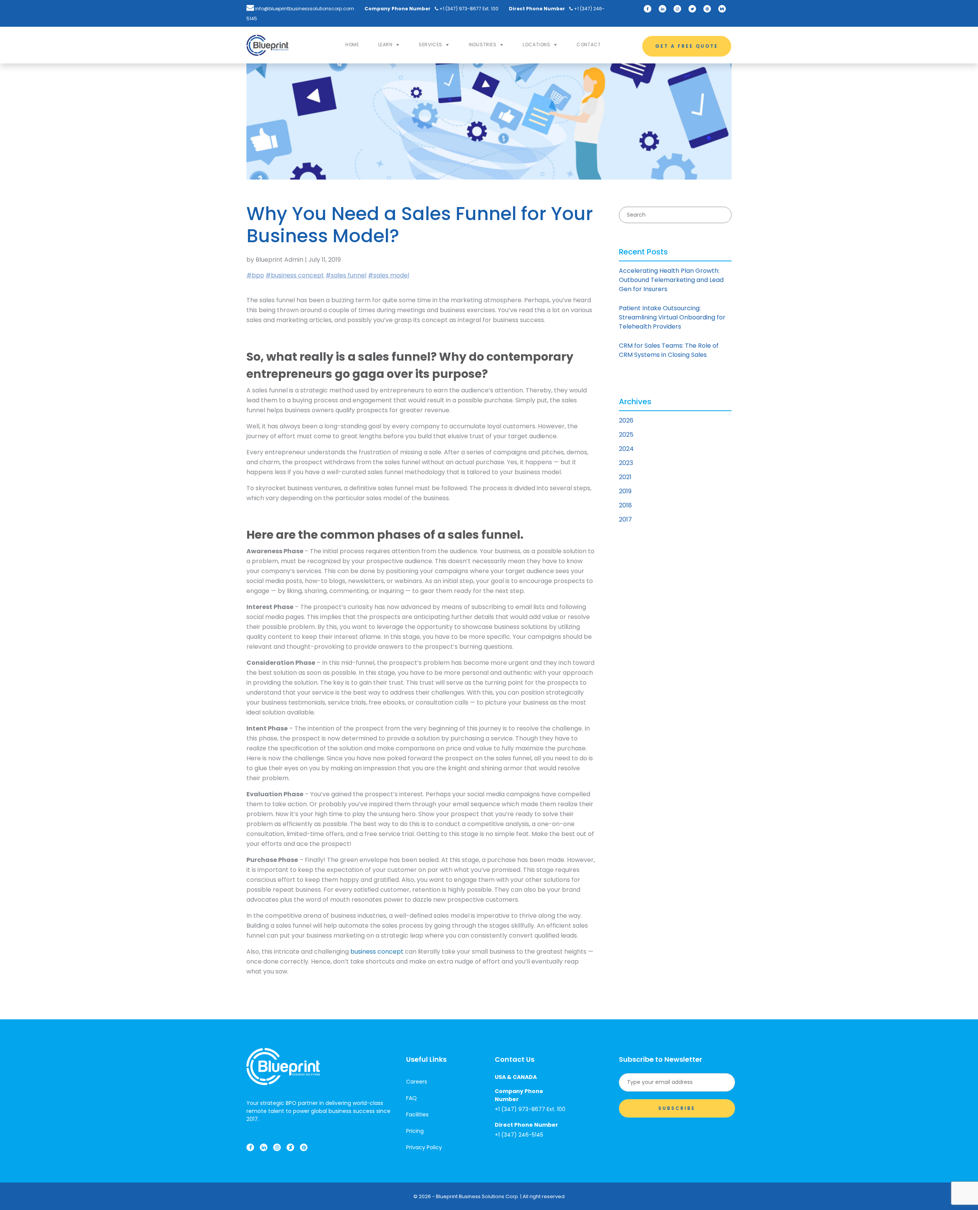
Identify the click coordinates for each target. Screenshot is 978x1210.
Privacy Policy (424, 1147)
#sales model (388, 275)
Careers (416, 1081)
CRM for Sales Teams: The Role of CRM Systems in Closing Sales (669, 350)
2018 (625, 505)
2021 (625, 477)
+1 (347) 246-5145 (519, 1135)
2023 (626, 462)
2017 (625, 519)
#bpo (255, 275)
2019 (625, 491)
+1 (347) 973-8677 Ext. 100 (468, 8)
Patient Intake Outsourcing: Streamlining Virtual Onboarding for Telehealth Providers (672, 317)
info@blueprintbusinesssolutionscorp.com (304, 8)
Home (352, 44)
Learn (385, 44)
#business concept (295, 275)
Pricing (415, 1131)
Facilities (417, 1114)
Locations (536, 44)
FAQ (411, 1098)
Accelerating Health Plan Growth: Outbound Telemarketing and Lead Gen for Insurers (671, 279)
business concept (376, 951)
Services (430, 44)
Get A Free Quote (686, 46)
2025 (626, 434)
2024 (626, 448)
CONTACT (588, 44)
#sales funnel (345, 275)
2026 (626, 420)
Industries (483, 44)
